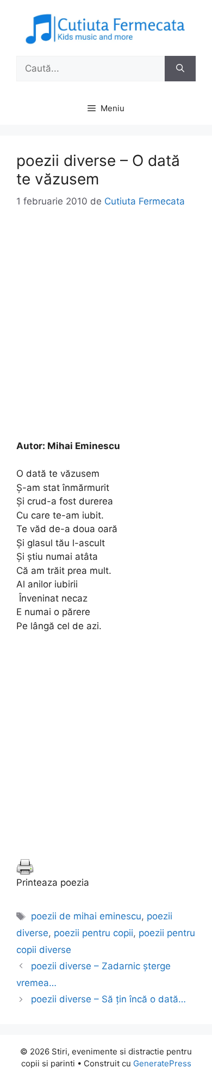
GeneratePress (162, 1063)
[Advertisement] (106, 333)
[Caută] (180, 69)
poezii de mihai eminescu (86, 916)
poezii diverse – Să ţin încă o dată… (108, 999)
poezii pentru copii (93, 933)
